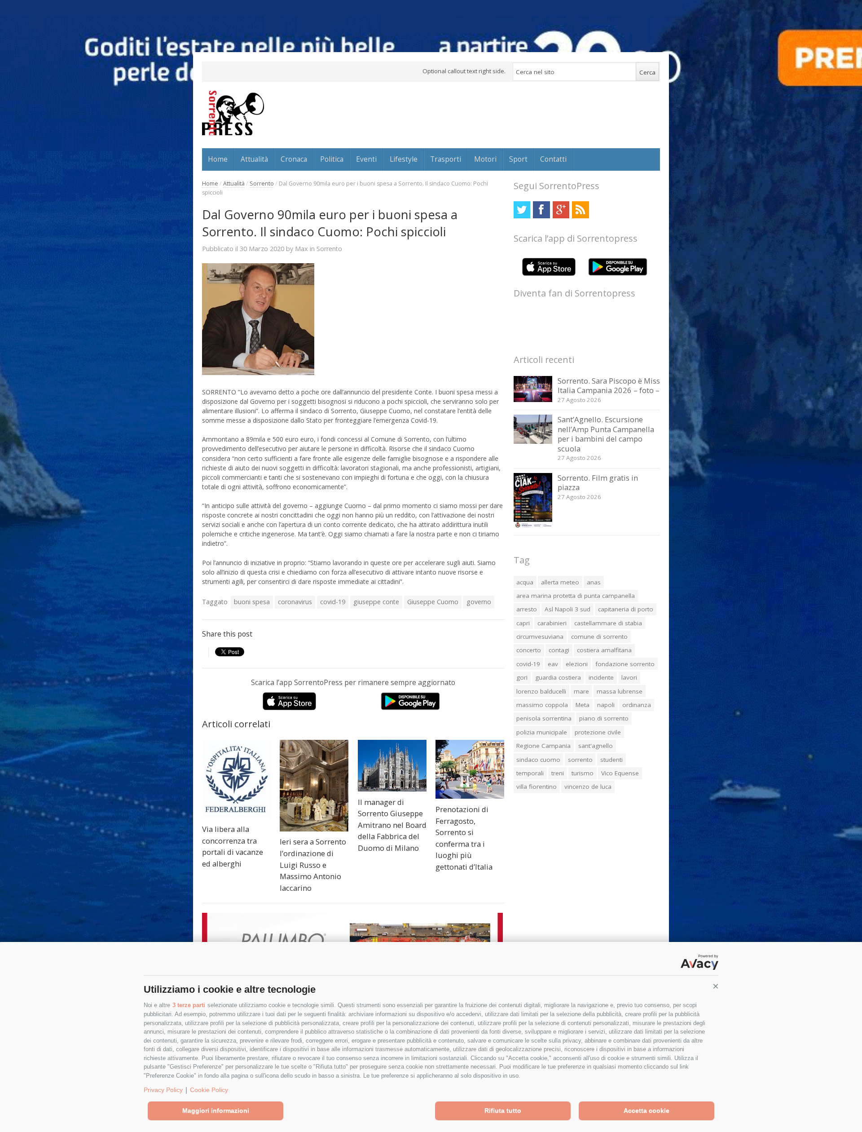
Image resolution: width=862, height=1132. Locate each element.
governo (478, 601)
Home (218, 159)
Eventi (366, 159)
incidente (601, 677)
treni (557, 773)
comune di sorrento (599, 636)
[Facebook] (541, 209)
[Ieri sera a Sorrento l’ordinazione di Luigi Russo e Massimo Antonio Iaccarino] (314, 785)
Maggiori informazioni (215, 1110)
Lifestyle (404, 159)
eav (553, 664)
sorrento (580, 760)
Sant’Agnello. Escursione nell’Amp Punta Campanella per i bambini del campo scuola (606, 434)
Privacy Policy (163, 1089)
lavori (629, 677)
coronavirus (295, 601)
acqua (524, 582)
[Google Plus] (561, 209)
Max (301, 248)
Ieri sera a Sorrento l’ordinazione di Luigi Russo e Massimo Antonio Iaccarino (313, 864)
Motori (485, 159)
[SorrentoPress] (233, 112)
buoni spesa (252, 601)
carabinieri (552, 623)
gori (522, 677)
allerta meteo (560, 582)
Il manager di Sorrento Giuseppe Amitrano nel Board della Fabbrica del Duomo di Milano (392, 825)
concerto (528, 650)
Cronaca (294, 159)
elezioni (577, 664)
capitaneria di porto (625, 609)
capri (523, 623)
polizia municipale (541, 732)
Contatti (553, 159)
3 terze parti (188, 1005)
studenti (611, 760)
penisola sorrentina (544, 718)
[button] (715, 986)
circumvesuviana (539, 636)
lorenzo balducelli (541, 691)
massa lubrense (619, 691)
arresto (526, 609)
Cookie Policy (209, 1089)
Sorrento (262, 183)
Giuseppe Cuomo (432, 601)
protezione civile (598, 732)
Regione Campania (543, 746)
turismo (583, 773)
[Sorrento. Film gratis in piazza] (533, 526)
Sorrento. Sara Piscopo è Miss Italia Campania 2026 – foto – (609, 386)
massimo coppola (542, 705)
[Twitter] (522, 209)
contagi (559, 650)
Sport (518, 159)
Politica (331, 159)
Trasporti (445, 159)
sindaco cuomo (538, 760)
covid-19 (332, 601)
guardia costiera (558, 677)
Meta (582, 705)
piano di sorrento (604, 718)
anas (594, 582)
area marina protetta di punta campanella (575, 596)
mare (581, 691)
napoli (606, 705)
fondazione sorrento (625, 664)
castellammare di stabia (608, 623)
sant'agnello (595, 746)
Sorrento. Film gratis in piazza (598, 483)
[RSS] (580, 209)
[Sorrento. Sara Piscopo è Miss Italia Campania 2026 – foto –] (533, 399)
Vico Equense (620, 773)
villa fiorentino (536, 787)
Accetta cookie (646, 1110)
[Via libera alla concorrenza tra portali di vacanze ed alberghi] (236, 779)
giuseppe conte (376, 601)
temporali (530, 773)
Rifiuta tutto (502, 1110)
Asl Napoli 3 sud (567, 609)
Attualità (254, 159)
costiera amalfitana (604, 650)
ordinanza (636, 705)
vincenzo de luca (587, 787)
